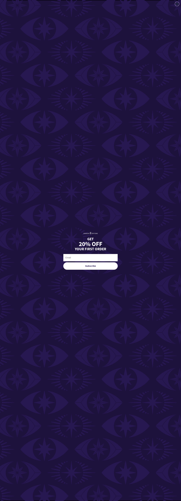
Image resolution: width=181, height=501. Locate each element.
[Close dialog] (177, 4)
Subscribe (90, 266)
